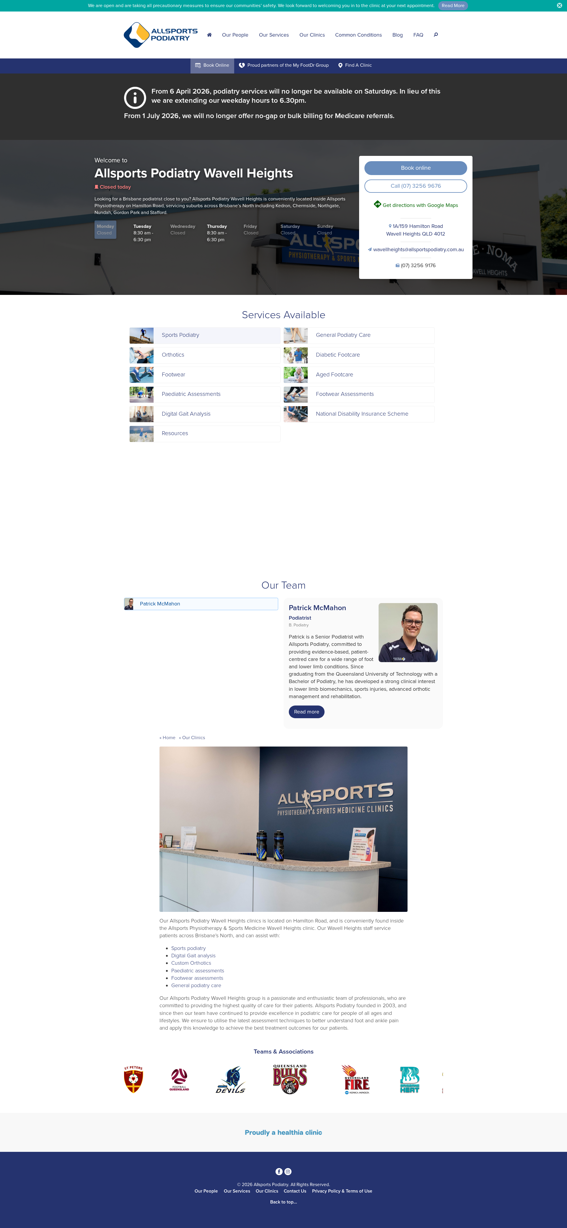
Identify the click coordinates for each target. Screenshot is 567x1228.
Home (169, 738)
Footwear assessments (197, 978)
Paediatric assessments (197, 970)
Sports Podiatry (180, 335)
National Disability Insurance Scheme (362, 413)
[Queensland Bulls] (283, 1080)
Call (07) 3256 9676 (416, 186)
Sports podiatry (188, 948)
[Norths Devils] (224, 1080)
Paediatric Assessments (191, 394)
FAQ (418, 35)
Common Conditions (358, 35)
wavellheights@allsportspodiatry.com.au (416, 249)
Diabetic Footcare (338, 354)
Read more (306, 711)
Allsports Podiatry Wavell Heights (193, 173)
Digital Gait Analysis (186, 413)
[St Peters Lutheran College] (127, 1080)
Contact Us (295, 1191)
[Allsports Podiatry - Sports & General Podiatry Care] (163, 34)
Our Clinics (312, 35)
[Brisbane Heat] (403, 1080)
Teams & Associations (284, 1051)
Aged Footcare (334, 374)
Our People (235, 35)
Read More (453, 6)
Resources (175, 433)
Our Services (274, 35)
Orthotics (173, 354)
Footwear (173, 374)
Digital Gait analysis (193, 955)
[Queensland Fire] (349, 1080)
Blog (397, 35)
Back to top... (283, 1202)
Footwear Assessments (345, 394)
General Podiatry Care (343, 335)
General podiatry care (196, 985)
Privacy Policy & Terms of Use (342, 1191)
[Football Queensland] (173, 1080)
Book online (416, 168)
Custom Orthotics (191, 963)
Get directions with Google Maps (416, 205)
